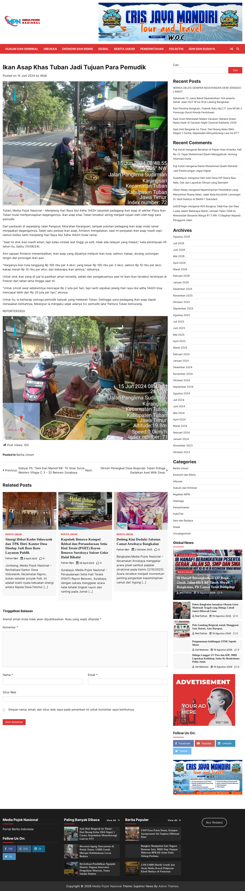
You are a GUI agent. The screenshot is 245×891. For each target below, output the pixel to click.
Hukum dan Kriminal (21, 49)
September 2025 (183, 308)
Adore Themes (168, 886)
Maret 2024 (180, 425)
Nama (8, 675)
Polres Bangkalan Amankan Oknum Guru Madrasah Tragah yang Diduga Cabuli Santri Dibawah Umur (215, 607)
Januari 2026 (181, 282)
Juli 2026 (178, 243)
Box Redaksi (214, 822)
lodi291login (180, 206)
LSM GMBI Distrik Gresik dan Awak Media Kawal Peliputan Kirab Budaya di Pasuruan (158, 868)
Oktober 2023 (181, 452)
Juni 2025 (179, 328)
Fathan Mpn (11, 558)
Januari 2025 (181, 360)
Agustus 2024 (181, 393)
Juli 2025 (178, 321)
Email (93, 675)
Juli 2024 (178, 399)
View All (111, 820)
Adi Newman (202, 649)
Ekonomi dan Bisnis (77, 49)
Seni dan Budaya (202, 49)
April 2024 (179, 419)
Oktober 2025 (181, 301)
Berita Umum (124, 49)
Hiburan (50, 49)
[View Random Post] (231, 49)
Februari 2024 (181, 432)
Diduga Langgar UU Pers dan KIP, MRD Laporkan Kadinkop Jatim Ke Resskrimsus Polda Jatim (215, 658)
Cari (176, 65)
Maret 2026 (180, 269)
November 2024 (183, 373)
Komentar (10, 627)
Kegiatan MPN (181, 494)
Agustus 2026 (181, 236)
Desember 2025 (182, 288)
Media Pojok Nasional (107, 886)
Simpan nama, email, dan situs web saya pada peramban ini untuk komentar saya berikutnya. (71, 709)
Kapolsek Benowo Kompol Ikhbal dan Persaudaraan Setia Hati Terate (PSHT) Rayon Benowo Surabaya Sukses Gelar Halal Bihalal (84, 548)
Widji (43, 75)
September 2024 (183, 386)
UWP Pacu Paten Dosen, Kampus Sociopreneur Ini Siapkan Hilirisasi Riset (160, 833)
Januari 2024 (181, 438)
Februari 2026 (181, 275)
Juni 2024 (179, 406)
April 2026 (179, 262)
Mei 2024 (179, 412)
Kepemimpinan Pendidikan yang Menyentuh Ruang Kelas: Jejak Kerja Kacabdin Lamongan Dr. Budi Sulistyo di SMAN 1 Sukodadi (207, 194)
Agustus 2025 (181, 315)
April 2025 (179, 341)
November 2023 (183, 445)
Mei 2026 (179, 256)
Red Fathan (186, 592)
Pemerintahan (152, 49)
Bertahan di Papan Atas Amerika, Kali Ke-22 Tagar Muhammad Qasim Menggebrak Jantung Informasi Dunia (207, 154)
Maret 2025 (180, 347)
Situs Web (9, 692)
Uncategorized (182, 533)
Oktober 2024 (181, 380)
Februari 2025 (181, 354)
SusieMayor (180, 177)
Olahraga (178, 500)
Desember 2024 (182, 367)
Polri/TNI (176, 49)
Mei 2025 (179, 334)
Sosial (103, 49)
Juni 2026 (179, 249)
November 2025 (183, 295)
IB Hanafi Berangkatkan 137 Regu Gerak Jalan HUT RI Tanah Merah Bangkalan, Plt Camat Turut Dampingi (206, 582)
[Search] (238, 49)
